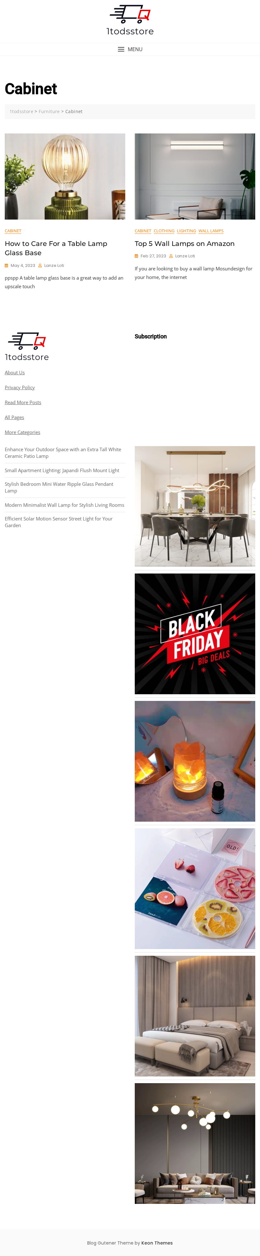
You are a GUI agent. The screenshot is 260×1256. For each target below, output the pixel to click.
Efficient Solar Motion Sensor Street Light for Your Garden (59, 521)
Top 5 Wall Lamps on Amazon (185, 244)
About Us (15, 372)
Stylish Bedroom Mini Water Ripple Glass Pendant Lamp (59, 487)
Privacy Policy (20, 387)
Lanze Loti (54, 265)
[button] (130, 49)
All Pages (14, 417)
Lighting (186, 231)
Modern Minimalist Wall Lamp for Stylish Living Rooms (64, 505)
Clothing (164, 231)
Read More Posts (23, 402)
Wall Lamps (211, 231)
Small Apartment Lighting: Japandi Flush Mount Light (62, 470)
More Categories (22, 432)
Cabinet (13, 231)
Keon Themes (157, 1243)
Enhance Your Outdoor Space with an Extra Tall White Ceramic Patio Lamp (63, 452)
